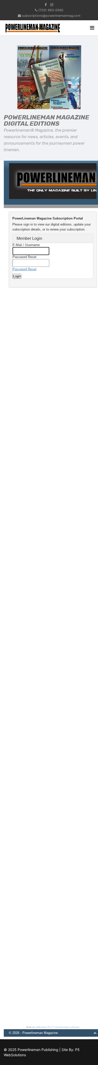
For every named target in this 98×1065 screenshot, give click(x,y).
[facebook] (46, 5)
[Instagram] (51, 5)
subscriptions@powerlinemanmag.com (51, 16)
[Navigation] (92, 27)
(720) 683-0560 (50, 10)
